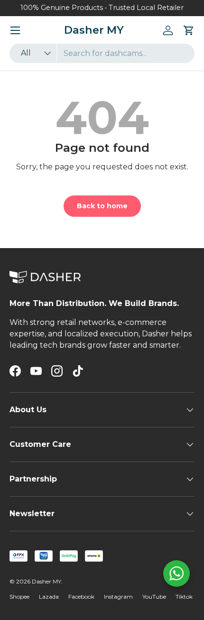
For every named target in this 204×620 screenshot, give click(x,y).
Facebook (81, 596)
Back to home (102, 206)
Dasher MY (46, 581)
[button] (188, 30)
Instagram (118, 596)
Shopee (19, 596)
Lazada (49, 596)
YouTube (154, 596)
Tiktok (184, 596)
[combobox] (102, 53)
